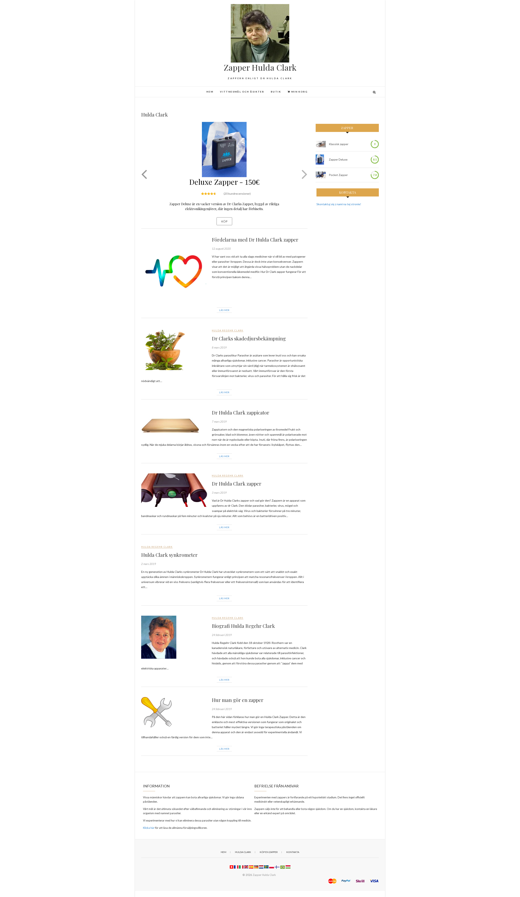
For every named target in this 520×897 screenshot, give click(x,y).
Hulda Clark (243, 852)
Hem (209, 91)
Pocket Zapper (338, 175)
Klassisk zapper (338, 144)
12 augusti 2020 (221, 248)
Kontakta (292, 852)
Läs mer (224, 310)
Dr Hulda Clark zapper (236, 483)
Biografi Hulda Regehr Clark (243, 626)
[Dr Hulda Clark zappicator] (174, 423)
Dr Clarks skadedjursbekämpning (249, 338)
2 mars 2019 (148, 564)
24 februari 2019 (222, 635)
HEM (223, 852)
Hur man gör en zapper (237, 700)
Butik (276, 91)
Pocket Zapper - (224, 173)
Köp (224, 221)
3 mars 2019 (219, 492)
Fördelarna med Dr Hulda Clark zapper (255, 239)
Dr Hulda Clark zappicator (240, 412)
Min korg (299, 91)
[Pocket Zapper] (321, 175)
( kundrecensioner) (237, 185)
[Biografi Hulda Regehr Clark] (174, 637)
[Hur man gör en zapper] (174, 712)
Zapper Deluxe (338, 159)
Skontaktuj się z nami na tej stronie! (338, 204)
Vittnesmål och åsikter (242, 91)
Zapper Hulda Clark (260, 67)
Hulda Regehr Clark (227, 330)
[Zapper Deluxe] (320, 159)
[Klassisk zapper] (321, 144)
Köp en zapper (269, 852)
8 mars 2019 (219, 347)
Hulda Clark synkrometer (169, 555)
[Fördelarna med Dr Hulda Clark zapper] (174, 270)
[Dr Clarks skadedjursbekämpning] (174, 349)
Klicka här (148, 827)
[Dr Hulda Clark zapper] (174, 490)
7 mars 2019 (219, 421)
